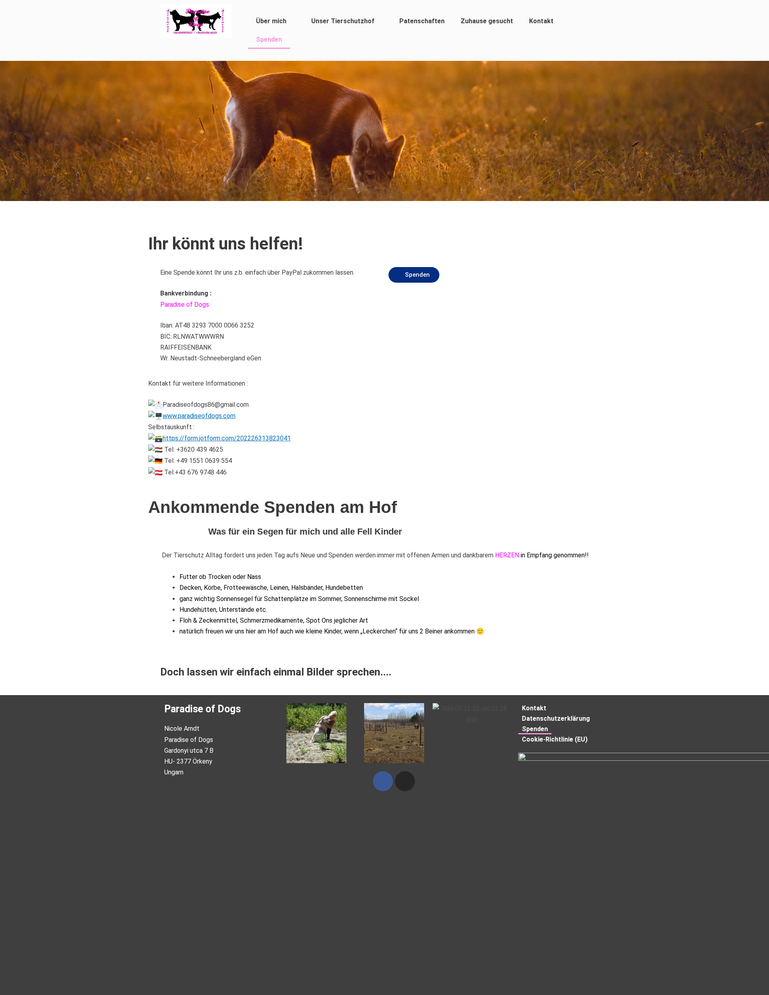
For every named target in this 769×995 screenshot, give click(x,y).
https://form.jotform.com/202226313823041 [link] (227, 438)
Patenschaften (422, 21)
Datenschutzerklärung (556, 718)
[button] (414, 275)
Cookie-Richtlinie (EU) (555, 739)
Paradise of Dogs (202, 709)
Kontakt (541, 21)
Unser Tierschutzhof (342, 21)
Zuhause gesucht (487, 21)
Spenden (269, 39)
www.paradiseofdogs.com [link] (199, 416)
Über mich (271, 21)
